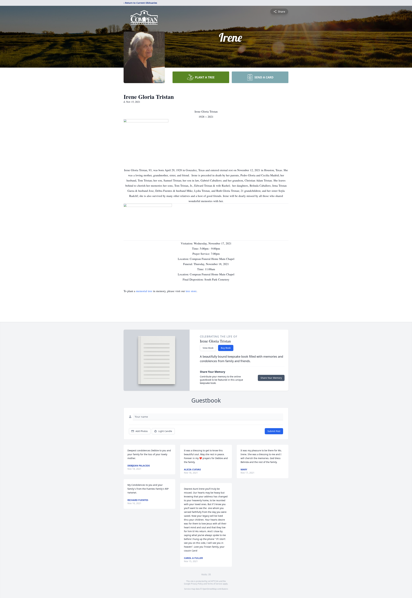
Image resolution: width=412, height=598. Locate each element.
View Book (208, 347)
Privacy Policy (197, 583)
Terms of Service (214, 583)
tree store (191, 291)
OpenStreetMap (209, 589)
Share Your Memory (271, 377)
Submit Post (273, 431)
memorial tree (144, 291)
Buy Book (226, 347)
